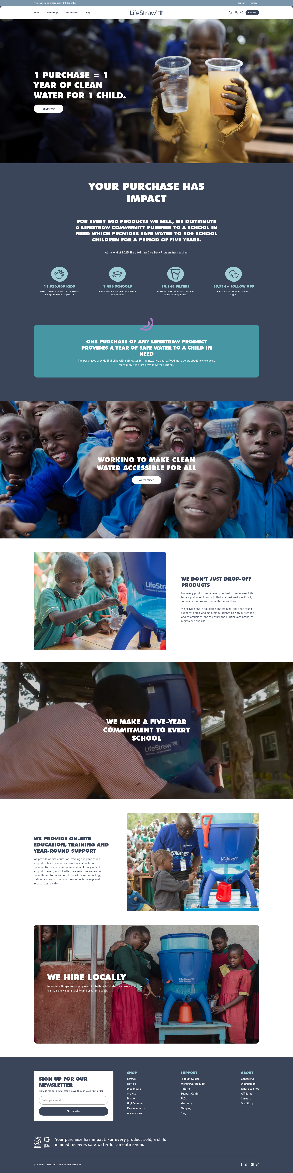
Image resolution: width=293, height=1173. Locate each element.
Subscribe (73, 1111)
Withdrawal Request (193, 1083)
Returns (186, 1088)
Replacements (136, 1108)
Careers (246, 1098)
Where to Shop (250, 1088)
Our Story (247, 1103)
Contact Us (248, 1078)
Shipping (186, 1108)
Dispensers (134, 1088)
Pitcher (131, 1098)
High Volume (135, 1103)
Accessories (134, 1113)
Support (242, 3)
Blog (183, 1113)
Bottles (131, 1083)
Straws (131, 1078)
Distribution (248, 1083)
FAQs (184, 1098)
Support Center (190, 1093)
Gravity (131, 1093)
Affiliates (246, 1093)
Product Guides (190, 1078)
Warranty (186, 1103)
